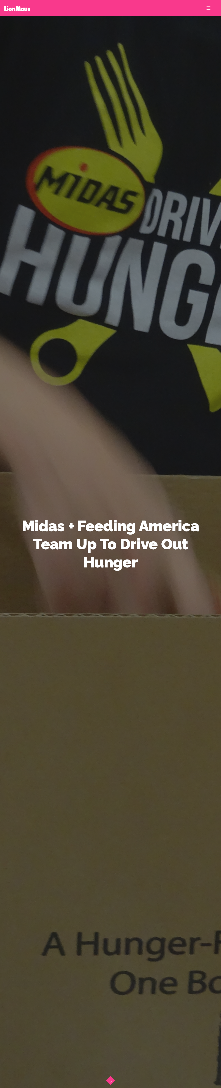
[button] (110, 1079)
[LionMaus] (17, 8)
